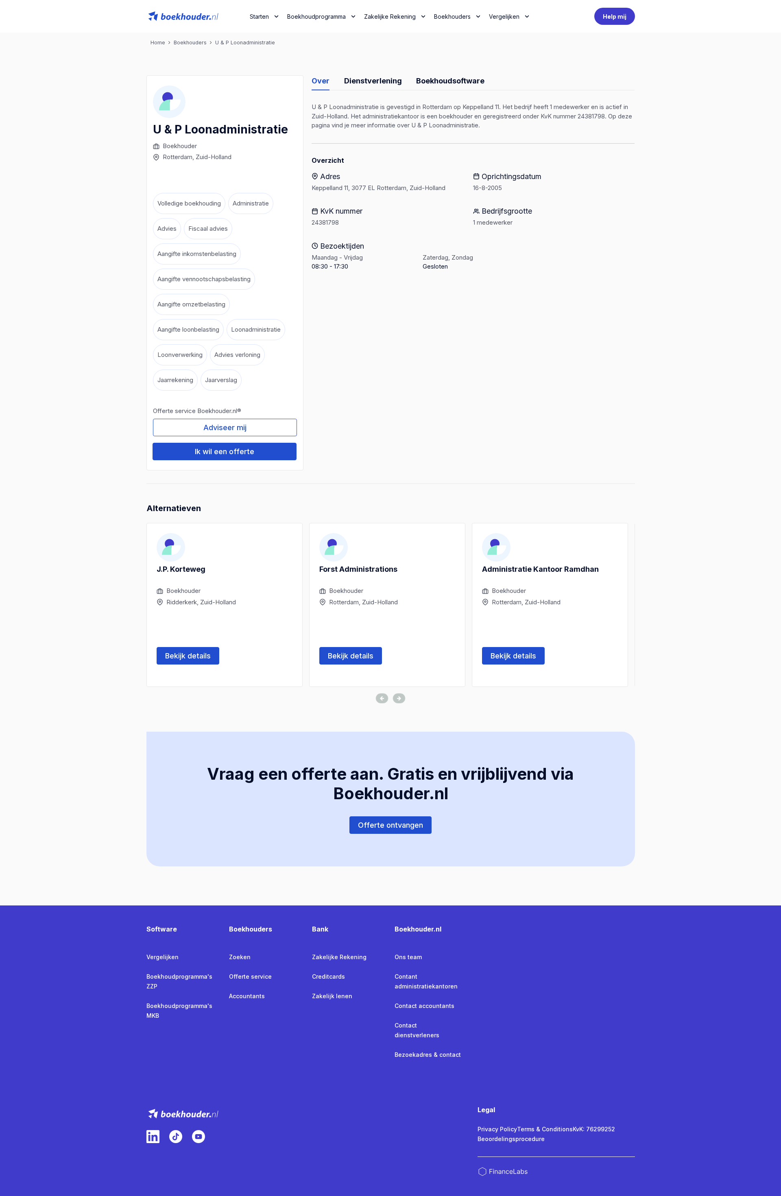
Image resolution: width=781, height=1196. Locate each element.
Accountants (247, 996)
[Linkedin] (152, 1136)
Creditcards (328, 976)
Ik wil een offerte (224, 451)
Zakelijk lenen (332, 996)
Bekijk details (188, 656)
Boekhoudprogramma (316, 16)
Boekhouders (452, 16)
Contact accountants (424, 1005)
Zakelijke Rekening (390, 16)
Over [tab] (320, 81)
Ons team (408, 956)
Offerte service (250, 976)
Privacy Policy (497, 1129)
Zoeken (240, 956)
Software (161, 929)
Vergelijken (162, 956)
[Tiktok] (175, 1136)
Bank (320, 929)
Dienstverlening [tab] (373, 81)
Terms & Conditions (545, 1129)
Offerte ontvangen (390, 825)
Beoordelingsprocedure (511, 1138)
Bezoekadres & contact (428, 1054)
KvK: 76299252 (594, 1129)
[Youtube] (198, 1136)
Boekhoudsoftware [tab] (450, 81)
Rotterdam (177, 157)
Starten (259, 16)
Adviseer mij (225, 427)
